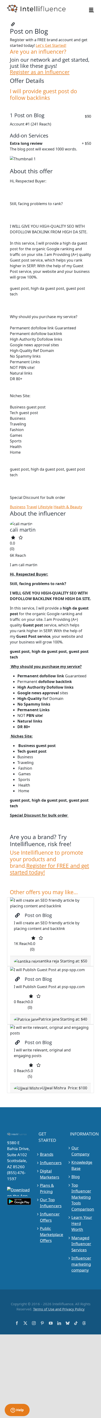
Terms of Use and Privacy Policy (59, 1309)
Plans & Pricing (47, 1188)
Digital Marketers (49, 1174)
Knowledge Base (81, 1165)
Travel (32, 506)
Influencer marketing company (81, 1264)
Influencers (50, 1162)
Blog (75, 1176)
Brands (46, 1154)
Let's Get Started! (51, 45)
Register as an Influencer (40, 72)
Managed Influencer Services (81, 1243)
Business (18, 506)
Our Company (80, 1151)
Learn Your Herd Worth (81, 1223)
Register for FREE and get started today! (49, 869)
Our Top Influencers (50, 1202)
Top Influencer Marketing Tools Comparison (82, 1197)
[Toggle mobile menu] (91, 9)
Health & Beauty (68, 506)
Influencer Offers (50, 1217)
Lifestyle (45, 506)
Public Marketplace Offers (50, 1234)
